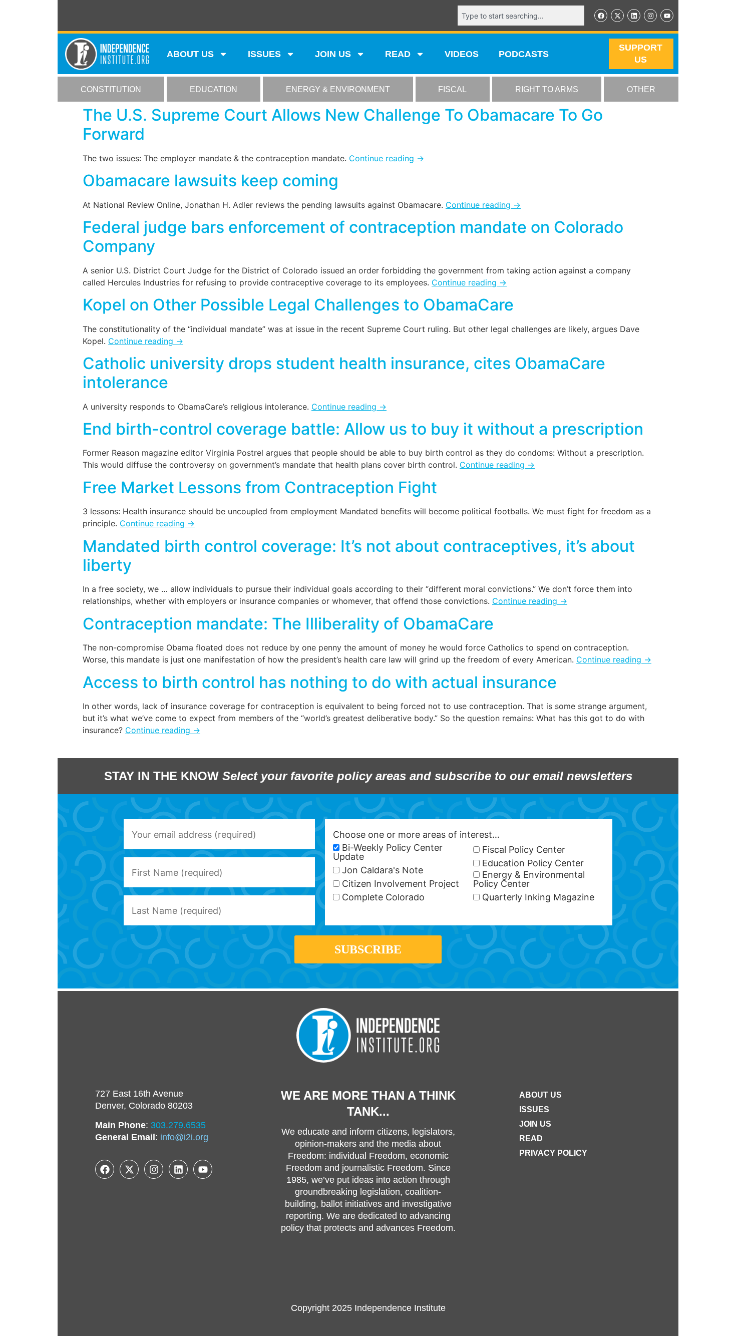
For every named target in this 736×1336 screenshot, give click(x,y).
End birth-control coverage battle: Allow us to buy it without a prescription (363, 429)
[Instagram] (650, 15)
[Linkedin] (633, 15)
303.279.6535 (178, 1125)
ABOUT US (190, 54)
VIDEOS (462, 54)
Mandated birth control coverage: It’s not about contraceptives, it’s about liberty (359, 555)
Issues (264, 54)
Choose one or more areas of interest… (416, 834)
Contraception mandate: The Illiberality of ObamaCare (288, 623)
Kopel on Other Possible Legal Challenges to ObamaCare (298, 304)
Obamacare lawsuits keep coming (210, 180)
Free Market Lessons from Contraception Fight (260, 487)
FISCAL (452, 89)
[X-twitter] (617, 15)
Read (531, 1138)
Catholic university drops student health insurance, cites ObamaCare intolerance (344, 373)
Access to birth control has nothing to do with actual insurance (320, 682)
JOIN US (333, 54)
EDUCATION (213, 89)
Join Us (535, 1124)
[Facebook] (600, 15)
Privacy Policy (553, 1153)
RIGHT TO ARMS (546, 89)
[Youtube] (666, 15)
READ (398, 54)
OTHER (641, 89)
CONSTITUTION (111, 89)
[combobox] (521, 16)
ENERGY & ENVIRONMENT (338, 89)
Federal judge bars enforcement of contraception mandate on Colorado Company (353, 236)
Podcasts (524, 54)
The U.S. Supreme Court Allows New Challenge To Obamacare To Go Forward (343, 124)
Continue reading (386, 158)
